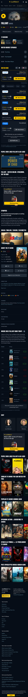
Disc (23, 86)
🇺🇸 (23, 67)
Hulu (3, 641)
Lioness (3, 624)
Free (18, 86)
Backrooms (4, 606)
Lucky (3, 626)
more (15, 166)
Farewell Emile (5, 668)
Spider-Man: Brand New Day (8, 610)
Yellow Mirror (5, 664)
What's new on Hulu (6, 655)
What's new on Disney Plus (8, 650)
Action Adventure (8, 304)
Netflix (3, 633)
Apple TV (4, 639)
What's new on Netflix (7, 648)
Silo (2, 622)
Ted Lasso (4, 620)
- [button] (5, 52)
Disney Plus (4, 635)
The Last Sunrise (5, 670)
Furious (3, 618)
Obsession (4, 604)
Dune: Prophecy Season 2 (7, 677)
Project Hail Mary (6, 608)
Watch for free (18, 31)
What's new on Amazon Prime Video (10, 652)
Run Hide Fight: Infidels (7, 662)
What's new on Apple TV (7, 654)
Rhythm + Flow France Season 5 (9, 686)
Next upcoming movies (7, 660)
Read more (3, 288)
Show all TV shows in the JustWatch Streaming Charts (14, 406)
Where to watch (7, 31)
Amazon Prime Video (6, 637)
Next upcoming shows (7, 675)
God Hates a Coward (6, 666)
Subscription (10, 86)
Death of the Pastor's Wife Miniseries (10, 684)
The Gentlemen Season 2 (7, 679)
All (3, 86)
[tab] (14, 52)
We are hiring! (6, 595)
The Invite (4, 612)
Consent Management (18, 594)
